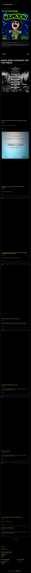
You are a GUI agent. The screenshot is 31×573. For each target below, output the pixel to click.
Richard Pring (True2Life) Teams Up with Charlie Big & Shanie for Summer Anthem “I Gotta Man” (14, 253)
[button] (1, 1)
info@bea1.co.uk (3, 548)
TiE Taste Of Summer (6, 451)
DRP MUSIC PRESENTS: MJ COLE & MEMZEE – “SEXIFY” (12, 517)
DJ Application (19, 562)
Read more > (3, 128)
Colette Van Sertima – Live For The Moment (11, 318)
